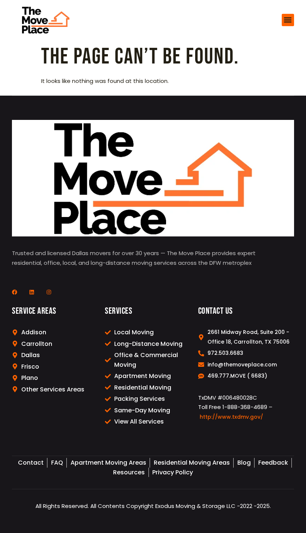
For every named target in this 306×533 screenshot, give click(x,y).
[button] (288, 20)
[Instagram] (48, 292)
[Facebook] (14, 292)
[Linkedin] (31, 292)
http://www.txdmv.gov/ (231, 417)
